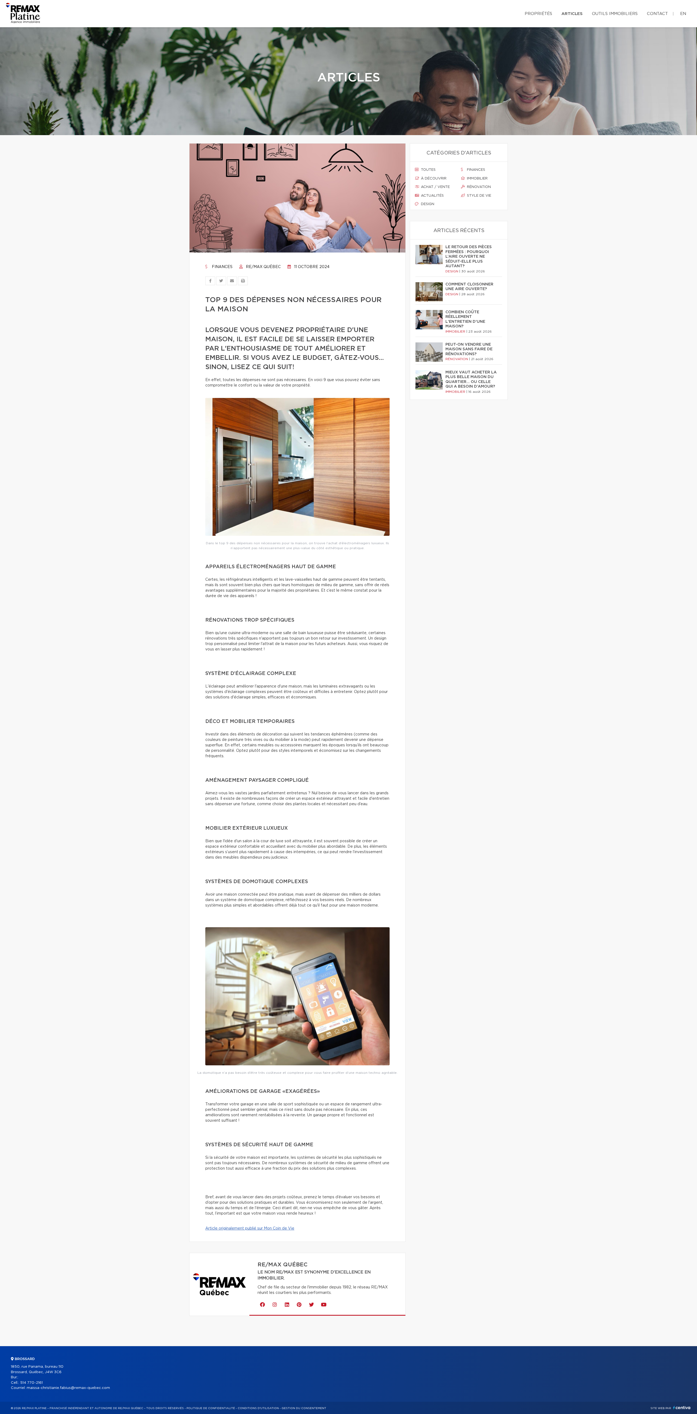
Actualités (432, 195)
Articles (572, 14)
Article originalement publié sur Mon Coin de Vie (249, 1228)
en (683, 14)
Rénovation (478, 187)
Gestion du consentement (304, 1408)
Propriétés (538, 14)
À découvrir (433, 178)
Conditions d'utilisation (258, 1408)
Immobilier (477, 178)
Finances (222, 267)
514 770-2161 (31, 1383)
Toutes (428, 170)
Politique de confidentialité (211, 1408)
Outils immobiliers (615, 14)
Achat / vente (435, 187)
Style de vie (478, 195)
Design (427, 204)
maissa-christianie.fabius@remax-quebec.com (68, 1388)
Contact (657, 14)
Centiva (681, 1407)
